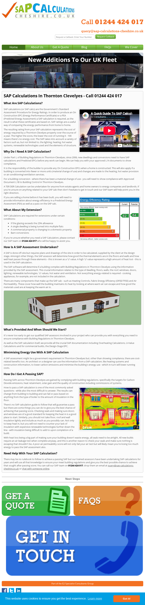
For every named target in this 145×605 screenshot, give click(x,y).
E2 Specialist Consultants (74, 583)
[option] (72, 70)
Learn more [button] (95, 598)
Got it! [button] (126, 598)
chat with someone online (35, 468)
